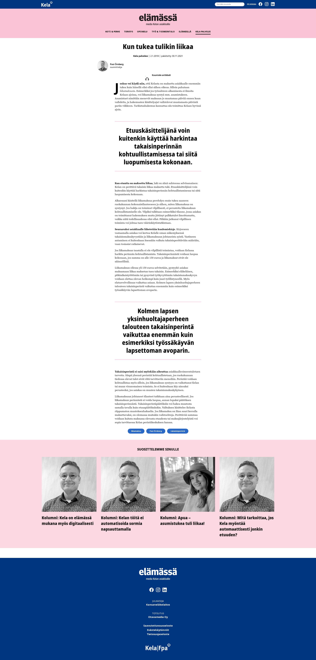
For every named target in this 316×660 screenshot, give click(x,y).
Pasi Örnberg (156, 431)
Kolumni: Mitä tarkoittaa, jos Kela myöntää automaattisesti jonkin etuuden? (246, 526)
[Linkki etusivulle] (158, 17)
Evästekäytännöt (158, 630)
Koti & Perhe (112, 31)
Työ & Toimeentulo (163, 31)
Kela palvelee (203, 31)
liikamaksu (136, 431)
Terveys (128, 31)
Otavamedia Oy (158, 617)
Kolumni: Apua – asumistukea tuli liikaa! (182, 520)
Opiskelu (142, 31)
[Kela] (46, 4)
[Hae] (242, 4)
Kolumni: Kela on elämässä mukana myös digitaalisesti (68, 520)
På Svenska (251, 4)
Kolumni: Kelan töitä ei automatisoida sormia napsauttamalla (122, 523)
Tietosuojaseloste (158, 634)
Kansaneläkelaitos (158, 605)
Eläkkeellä (185, 31)
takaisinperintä (178, 431)
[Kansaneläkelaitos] (158, 650)
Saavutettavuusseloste (158, 626)
